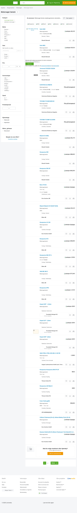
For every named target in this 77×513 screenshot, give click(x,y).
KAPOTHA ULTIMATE (46, 84)
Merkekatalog (23, 492)
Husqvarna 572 (44, 238)
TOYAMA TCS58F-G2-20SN (47, 119)
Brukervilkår (23, 482)
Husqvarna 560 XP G (46, 255)
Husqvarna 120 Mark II (46, 386)
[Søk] (21, 3)
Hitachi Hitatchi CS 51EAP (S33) (49, 206)
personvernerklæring (46, 65)
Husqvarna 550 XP (45, 168)
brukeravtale (56, 65)
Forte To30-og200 (45, 401)
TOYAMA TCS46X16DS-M (47, 101)
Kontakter (4, 487)
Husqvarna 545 (44, 152)
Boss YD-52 (43, 184)
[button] (70, 40)
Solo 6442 (42, 29)
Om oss (4, 482)
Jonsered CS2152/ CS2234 (47, 68)
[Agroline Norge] (6, 2)
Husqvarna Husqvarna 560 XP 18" (49, 369)
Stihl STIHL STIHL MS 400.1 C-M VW (50, 353)
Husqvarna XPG (44, 287)
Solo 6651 (42, 45)
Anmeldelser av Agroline (26, 489)
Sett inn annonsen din (55, 453)
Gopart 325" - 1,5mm (45, 304)
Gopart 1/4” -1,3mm (45, 320)
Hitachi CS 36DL (44, 135)
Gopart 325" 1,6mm (45, 337)
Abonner (30, 63)
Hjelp (3, 484)
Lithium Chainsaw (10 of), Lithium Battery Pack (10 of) (55, 417)
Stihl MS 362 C (44, 271)
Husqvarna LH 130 (45, 222)
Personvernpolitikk (24, 484)
